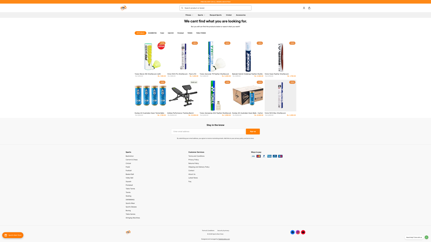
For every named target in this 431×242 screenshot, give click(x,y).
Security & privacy (223, 230)
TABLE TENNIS (201, 33)
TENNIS (189, 33)
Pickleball (180, 33)
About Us (191, 174)
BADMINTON (152, 33)
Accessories (241, 15)
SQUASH (171, 33)
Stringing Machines (133, 218)
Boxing (128, 210)
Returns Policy (193, 163)
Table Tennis (130, 189)
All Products (140, 33)
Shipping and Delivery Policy (198, 167)
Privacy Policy (193, 160)
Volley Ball (129, 178)
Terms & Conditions (208, 230)
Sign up (253, 131)
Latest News (193, 178)
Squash (128, 181)
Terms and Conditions (196, 156)
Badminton (130, 156)
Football (128, 170)
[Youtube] (303, 232)
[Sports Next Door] (125, 8)
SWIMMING (130, 200)
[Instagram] (298, 232)
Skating (128, 196)
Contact (191, 170)
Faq (189, 181)
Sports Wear (130, 203)
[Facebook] (292, 232)
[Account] (304, 8)
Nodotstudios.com (224, 239)
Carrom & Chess (131, 160)
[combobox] (217, 8)
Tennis (128, 192)
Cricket (229, 15)
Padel (162, 33)
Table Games (130, 214)
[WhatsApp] (426, 237)
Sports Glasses (131, 207)
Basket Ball (130, 174)
